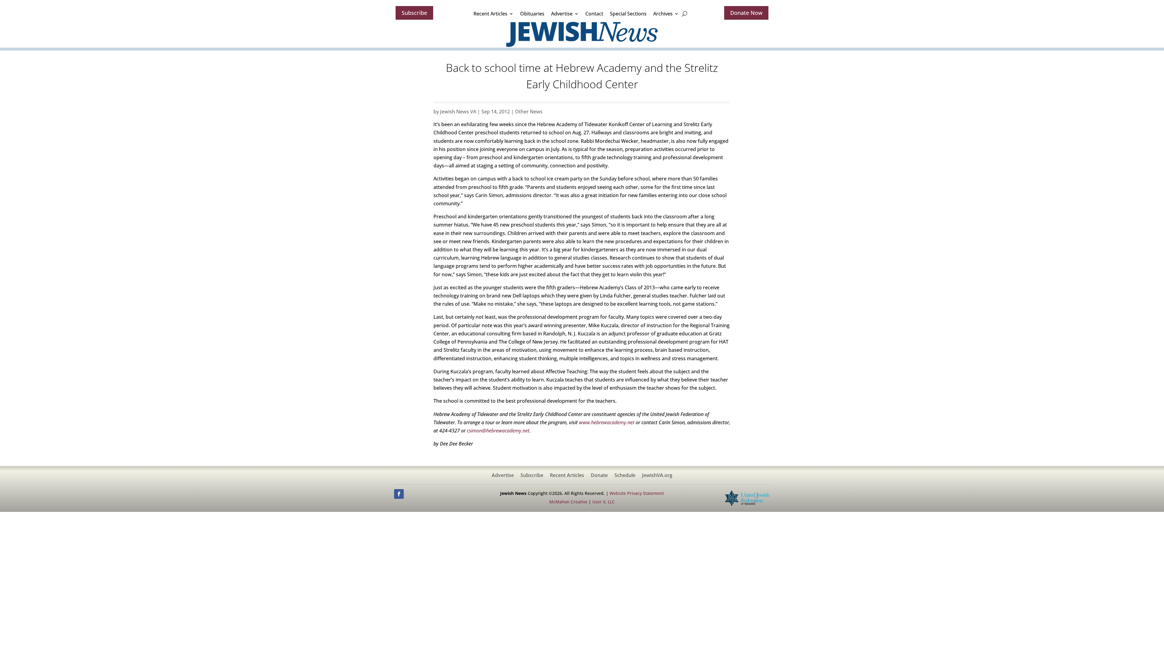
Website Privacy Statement (637, 493)
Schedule (624, 476)
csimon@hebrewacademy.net (498, 430)
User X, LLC (603, 502)
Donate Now (746, 12)
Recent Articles (490, 13)
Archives (663, 13)
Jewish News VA (458, 111)
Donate (599, 476)
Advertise (562, 13)
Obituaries (532, 13)
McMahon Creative (568, 502)
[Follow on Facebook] (399, 494)
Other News (529, 111)
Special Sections (628, 13)
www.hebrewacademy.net (606, 422)
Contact (594, 13)
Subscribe (414, 12)
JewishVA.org (657, 476)
